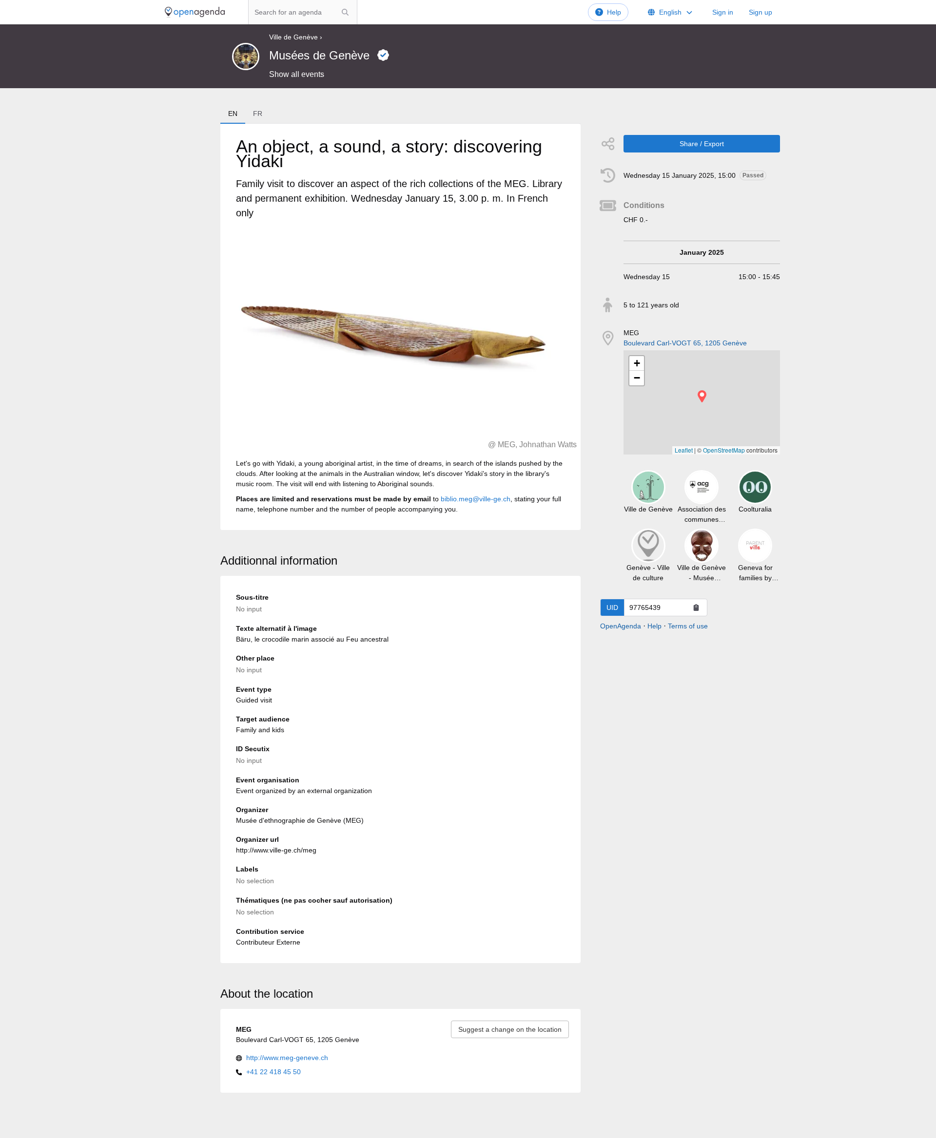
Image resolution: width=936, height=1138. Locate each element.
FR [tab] (257, 113)
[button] (702, 396)
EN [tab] (232, 113)
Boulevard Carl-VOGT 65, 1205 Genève (685, 343)
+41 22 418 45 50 (273, 1072)
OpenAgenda (620, 626)
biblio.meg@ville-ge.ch (475, 499)
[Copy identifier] (696, 607)
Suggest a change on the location (510, 1029)
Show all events (296, 74)
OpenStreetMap (724, 450)
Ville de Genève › (295, 37)
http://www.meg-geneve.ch (287, 1058)
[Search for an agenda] (345, 12)
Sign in (722, 12)
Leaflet (684, 450)
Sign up (760, 12)
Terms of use (688, 626)
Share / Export (702, 144)
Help (614, 12)
